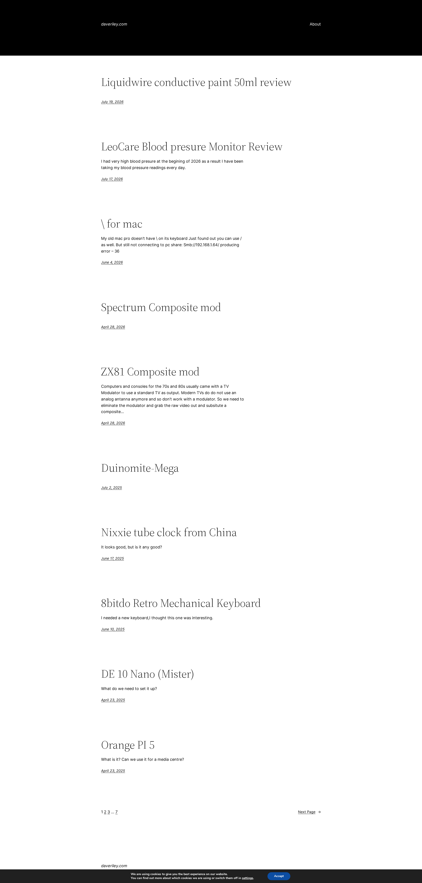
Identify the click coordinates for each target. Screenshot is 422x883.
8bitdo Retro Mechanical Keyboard (181, 603)
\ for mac (121, 223)
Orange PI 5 (128, 744)
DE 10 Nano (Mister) (147, 673)
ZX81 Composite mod (150, 371)
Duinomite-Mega (140, 467)
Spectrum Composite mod (161, 307)
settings (247, 878)
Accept (279, 876)
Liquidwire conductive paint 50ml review (196, 82)
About (315, 24)
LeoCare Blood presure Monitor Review (192, 146)
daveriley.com (114, 24)
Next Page (309, 812)
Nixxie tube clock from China (169, 532)
